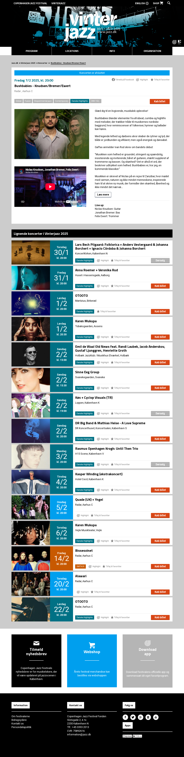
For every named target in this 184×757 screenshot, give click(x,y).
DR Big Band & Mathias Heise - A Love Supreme (110, 423)
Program (32, 51)
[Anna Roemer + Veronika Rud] (31, 273)
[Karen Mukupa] (31, 324)
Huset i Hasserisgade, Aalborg (92, 275)
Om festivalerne (21, 716)
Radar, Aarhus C (84, 504)
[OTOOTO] (31, 298)
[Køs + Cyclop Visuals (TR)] (31, 400)
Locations (71, 51)
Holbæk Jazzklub (85, 355)
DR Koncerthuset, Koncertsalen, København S (101, 428)
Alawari (81, 576)
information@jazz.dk (79, 734)
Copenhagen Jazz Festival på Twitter (133, 717)
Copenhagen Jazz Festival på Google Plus (140, 717)
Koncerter (42, 62)
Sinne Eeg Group (87, 372)
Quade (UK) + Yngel (89, 499)
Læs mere (103, 194)
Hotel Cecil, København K (89, 479)
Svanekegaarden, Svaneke (90, 377)
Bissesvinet (84, 550)
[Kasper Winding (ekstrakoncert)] (31, 477)
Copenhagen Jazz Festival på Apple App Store (127, 736)
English (140, 3)
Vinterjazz (58, 3)
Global (18, 101)
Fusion (28, 101)
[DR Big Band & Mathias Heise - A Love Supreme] (31, 426)
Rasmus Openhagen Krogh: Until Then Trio (106, 448)
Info (112, 51)
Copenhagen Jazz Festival (30, 3)
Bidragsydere (19, 719)
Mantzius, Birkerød (85, 300)
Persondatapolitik (21, 727)
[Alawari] (31, 579)
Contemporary (61, 101)
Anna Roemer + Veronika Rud (96, 270)
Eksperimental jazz (43, 101)
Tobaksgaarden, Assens (88, 326)
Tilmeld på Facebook (124, 80)
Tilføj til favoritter (162, 80)
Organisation (152, 51)
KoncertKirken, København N (91, 253)
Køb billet (159, 101)
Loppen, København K (87, 402)
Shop (156, 3)
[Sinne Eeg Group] (31, 375)
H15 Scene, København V (89, 453)
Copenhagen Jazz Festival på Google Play (137, 736)
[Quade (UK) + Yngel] (31, 502)
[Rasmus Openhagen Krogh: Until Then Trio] (31, 451)
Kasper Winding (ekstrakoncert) (98, 474)
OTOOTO (81, 295)
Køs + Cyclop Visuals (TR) (94, 397)
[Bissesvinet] (31, 553)
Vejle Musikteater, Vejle (88, 530)
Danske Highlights (80, 101)
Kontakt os (18, 723)
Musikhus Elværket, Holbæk (113, 355)
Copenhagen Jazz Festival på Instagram (148, 717)
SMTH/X (80, 566)
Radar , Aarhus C (23, 91)
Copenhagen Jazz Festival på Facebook (125, 717)
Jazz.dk (15, 62)
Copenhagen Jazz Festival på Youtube (156, 717)
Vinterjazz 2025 (28, 62)
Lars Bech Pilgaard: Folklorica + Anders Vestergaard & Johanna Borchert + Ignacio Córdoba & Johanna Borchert (121, 246)
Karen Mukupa (86, 321)
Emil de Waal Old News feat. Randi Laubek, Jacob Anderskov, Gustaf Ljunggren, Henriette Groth (120, 348)
